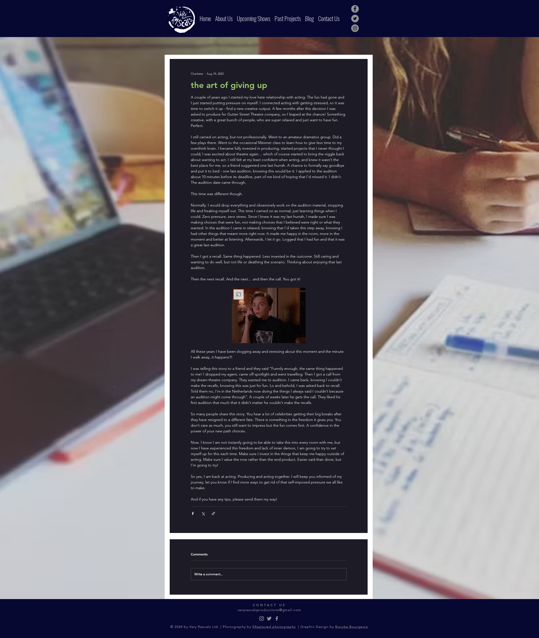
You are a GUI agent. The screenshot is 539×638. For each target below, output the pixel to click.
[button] (269, 315)
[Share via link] (213, 513)
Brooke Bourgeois (351, 627)
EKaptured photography (274, 627)
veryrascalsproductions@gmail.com (269, 610)
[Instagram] (355, 28)
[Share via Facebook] (193, 513)
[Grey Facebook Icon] (277, 618)
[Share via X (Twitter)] (203, 513)
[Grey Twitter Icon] (269, 618)
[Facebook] (355, 9)
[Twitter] (355, 18)
